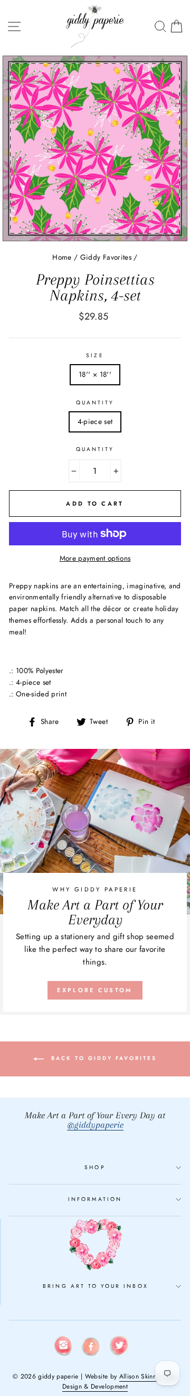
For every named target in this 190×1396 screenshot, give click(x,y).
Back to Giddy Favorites (102, 1058)
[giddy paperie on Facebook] (91, 1348)
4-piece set (95, 421)
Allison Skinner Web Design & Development (119, 1381)
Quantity (95, 403)
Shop (94, 1167)
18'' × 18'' (95, 374)
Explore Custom (94, 990)
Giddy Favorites (105, 257)
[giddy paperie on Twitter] (119, 1347)
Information (95, 1199)
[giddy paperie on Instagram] (63, 1347)
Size (94, 355)
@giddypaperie (95, 1125)
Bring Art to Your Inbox (95, 1286)
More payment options (95, 558)
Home (61, 257)
